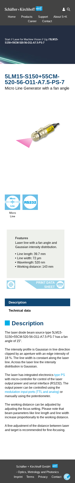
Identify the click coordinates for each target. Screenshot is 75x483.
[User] (63, 9)
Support (43, 16)
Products (26, 16)
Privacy (43, 476)
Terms (30, 476)
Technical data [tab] (20, 310)
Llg (45, 39)
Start (7, 39)
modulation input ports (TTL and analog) (32, 391)
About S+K (60, 16)
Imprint (18, 476)
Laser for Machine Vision (27, 39)
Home (12, 16)
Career (32, 21)
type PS (59, 375)
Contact (47, 21)
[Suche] (68, 9)
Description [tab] (17, 302)
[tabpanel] (37, 328)
